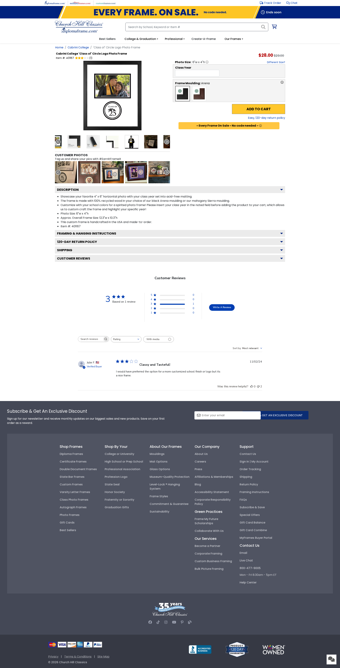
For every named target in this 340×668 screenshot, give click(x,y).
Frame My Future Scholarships (206, 521)
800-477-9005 (250, 568)
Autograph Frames (73, 507)
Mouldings (157, 454)
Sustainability (159, 512)
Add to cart (258, 109)
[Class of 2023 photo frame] (66, 172)
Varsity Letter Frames (75, 492)
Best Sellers (68, 530)
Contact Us (248, 454)
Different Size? (276, 62)
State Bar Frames (72, 477)
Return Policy (249, 484)
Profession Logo (116, 477)
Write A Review (222, 307)
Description (68, 189)
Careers (200, 462)
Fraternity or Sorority (119, 500)
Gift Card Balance (252, 523)
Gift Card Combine (253, 530)
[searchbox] (90, 339)
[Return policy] (237, 649)
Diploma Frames (71, 454)
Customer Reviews (73, 258)
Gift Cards (67, 523)
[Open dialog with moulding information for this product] (282, 82)
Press (198, 469)
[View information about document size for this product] (207, 62)
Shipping (64, 250)
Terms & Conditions (78, 657)
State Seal (112, 484)
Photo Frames (70, 515)
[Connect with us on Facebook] (150, 622)
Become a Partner (207, 546)
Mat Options (159, 462)
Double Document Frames (78, 469)
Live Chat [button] (246, 560)
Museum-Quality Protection (169, 477)
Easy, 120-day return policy (266, 118)
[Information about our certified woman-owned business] (273, 649)
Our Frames (233, 39)
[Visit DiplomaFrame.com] (55, 3)
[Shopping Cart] (274, 27)
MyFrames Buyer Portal (256, 538)
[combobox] (126, 339)
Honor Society (115, 492)
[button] (292, 3)
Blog (198, 484)
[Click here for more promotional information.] (260, 125)
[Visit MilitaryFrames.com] (80, 3)
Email (243, 553)
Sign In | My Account (254, 462)
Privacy (53, 657)
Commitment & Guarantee (169, 504)
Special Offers (250, 515)
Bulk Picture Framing (209, 569)
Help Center (248, 582)
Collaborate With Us (209, 531)
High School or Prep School (124, 462)
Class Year (183, 68)
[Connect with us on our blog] (190, 622)
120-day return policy (77, 242)
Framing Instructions (254, 492)
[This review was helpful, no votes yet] (251, 386)
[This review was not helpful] (258, 386)
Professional (174, 39)
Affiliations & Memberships (214, 477)
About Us (201, 454)
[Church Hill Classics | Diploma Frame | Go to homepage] (79, 27)
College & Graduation (140, 39)
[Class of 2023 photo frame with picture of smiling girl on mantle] (113, 172)
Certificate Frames (73, 462)
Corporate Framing (208, 554)
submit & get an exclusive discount (275, 415)
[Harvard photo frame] (89, 172)
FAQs (243, 500)
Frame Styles (159, 496)
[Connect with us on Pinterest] (182, 622)
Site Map (103, 657)
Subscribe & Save (252, 507)
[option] (182, 93)
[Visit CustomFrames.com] (106, 3)
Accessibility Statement (212, 492)
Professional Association (122, 469)
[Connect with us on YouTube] (174, 622)
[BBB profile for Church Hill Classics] (200, 649)
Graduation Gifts (117, 507)
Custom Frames (71, 484)
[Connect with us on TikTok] (158, 622)
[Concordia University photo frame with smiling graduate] (136, 172)
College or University (119, 454)
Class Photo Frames (74, 500)
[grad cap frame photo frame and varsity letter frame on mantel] (159, 172)
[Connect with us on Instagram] (166, 622)
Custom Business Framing (213, 561)
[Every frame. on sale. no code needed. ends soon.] (170, 12)
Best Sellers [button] (107, 39)
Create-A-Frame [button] (203, 39)
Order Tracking (250, 469)
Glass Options (160, 469)
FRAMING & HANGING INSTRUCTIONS (86, 233)
